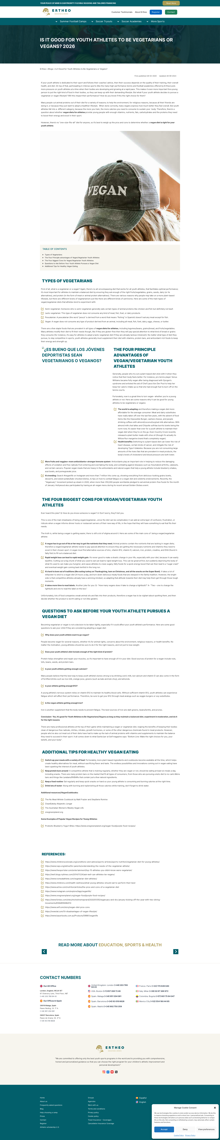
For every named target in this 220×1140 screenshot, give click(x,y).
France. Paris (154, 986)
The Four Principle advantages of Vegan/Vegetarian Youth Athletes (72, 258)
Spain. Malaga (106, 996)
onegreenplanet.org (54, 812)
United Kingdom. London (109, 986)
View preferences (206, 1129)
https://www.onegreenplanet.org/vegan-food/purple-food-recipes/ (105, 826)
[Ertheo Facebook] (108, 1072)
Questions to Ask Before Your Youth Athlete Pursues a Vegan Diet (72, 263)
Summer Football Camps (73, 21)
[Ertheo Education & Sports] (57, 12)
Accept (164, 1129)
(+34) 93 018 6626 (47, 1021)
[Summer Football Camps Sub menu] (58, 21)
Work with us (93, 1105)
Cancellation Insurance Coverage (101, 1123)
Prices (42, 1116)
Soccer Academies (131, 21)
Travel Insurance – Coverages (99, 1120)
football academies (145, 86)
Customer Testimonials (122, 12)
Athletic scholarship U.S (49, 1127)
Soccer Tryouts (104, 21)
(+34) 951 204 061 (47, 1011)
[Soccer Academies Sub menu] (119, 21)
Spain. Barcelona (107, 1001)
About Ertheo (141, 12)
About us (43, 1101)
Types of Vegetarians (53, 255)
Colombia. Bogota (157, 996)
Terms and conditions (96, 1109)
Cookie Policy (179, 1135)
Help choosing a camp (49, 1112)
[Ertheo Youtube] (112, 1072)
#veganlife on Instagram (75, 475)
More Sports (157, 21)
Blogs (50, 69)
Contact (171, 12)
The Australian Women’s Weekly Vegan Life (64, 808)
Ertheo (43, 69)
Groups (91, 1098)
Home (42, 1098)
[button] (215, 1107)
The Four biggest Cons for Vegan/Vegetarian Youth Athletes (69, 260)
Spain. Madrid (106, 1006)
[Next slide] (175, 951)
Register (156, 12)
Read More (171, 3)
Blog (41, 1109)
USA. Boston (106, 991)
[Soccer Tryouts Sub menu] (93, 21)
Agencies (91, 1101)
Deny (185, 1129)
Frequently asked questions (51, 1105)
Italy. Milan (153, 991)
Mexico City (154, 1001)
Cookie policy (93, 1116)
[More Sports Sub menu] (149, 21)
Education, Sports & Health (130, 944)
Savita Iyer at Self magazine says (111, 736)
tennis (130, 86)
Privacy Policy (190, 1135)
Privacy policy (93, 1112)
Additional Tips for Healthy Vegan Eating (61, 266)
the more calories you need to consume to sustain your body (128, 109)
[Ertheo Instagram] (103, 1072)
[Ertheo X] (116, 1072)
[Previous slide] (44, 951)
